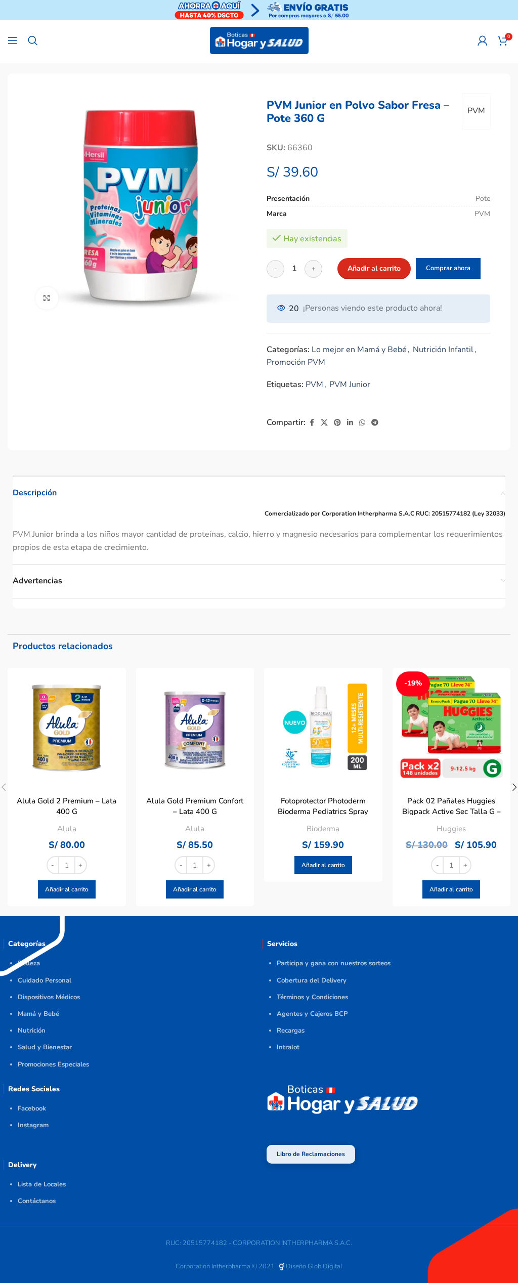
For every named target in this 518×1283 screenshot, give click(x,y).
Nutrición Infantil (443, 349)
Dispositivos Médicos (49, 997)
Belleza (29, 963)
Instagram (33, 1125)
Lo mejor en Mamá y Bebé (359, 349)
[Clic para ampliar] (46, 298)
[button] (67, 889)
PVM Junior (349, 384)
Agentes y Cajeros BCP (312, 1013)
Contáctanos (37, 1201)
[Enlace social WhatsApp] (362, 423)
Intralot (288, 1047)
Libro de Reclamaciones (311, 1154)
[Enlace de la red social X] (324, 423)
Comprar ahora (448, 268)
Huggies (451, 829)
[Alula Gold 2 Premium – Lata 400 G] (67, 727)
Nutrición (32, 1030)
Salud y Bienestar (45, 1047)
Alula (66, 829)
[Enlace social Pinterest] (337, 423)
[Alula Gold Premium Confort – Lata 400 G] (195, 727)
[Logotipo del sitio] (259, 40)
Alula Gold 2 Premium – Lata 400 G (66, 806)
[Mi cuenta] (482, 40)
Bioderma (323, 829)
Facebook (32, 1108)
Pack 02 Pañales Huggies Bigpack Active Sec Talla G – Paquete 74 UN (451, 811)
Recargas (291, 1030)
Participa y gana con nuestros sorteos (334, 963)
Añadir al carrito (374, 268)
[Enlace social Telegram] (374, 423)
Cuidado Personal (44, 980)
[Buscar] (33, 40)
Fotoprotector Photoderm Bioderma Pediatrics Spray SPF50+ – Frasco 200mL (323, 811)
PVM (476, 110)
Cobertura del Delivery (312, 980)
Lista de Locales (42, 1184)
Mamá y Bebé (38, 1013)
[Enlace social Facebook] (312, 423)
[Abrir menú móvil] (13, 40)
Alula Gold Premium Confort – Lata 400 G (194, 806)
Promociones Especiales (53, 1064)
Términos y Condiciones (312, 997)
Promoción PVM (296, 362)
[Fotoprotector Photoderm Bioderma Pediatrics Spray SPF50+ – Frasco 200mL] (323, 727)
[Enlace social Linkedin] (350, 423)
